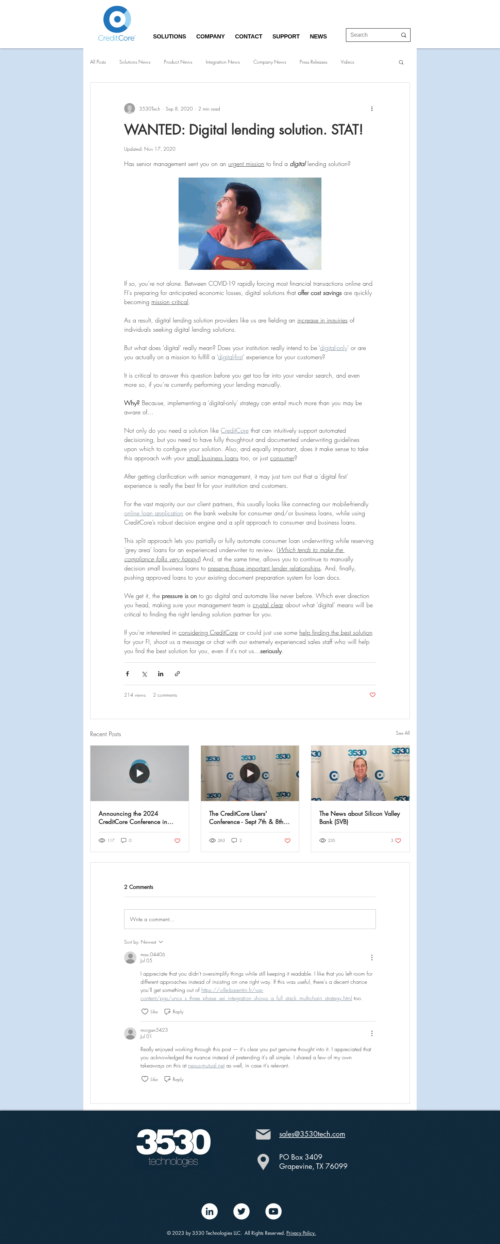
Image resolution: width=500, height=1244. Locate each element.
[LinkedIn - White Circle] (209, 1211)
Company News (269, 62)
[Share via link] (177, 673)
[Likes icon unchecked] (144, 1012)
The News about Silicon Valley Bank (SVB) (359, 817)
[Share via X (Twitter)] (144, 673)
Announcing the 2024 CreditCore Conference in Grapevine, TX (133, 817)
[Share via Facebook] (127, 673)
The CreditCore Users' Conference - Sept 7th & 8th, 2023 (247, 817)
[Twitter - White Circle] (241, 1211)
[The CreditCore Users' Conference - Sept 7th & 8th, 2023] (250, 773)
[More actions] (372, 108)
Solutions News (134, 62)
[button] (169, 37)
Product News (178, 62)
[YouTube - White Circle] (273, 1211)
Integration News (223, 62)
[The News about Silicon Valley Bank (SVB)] (360, 773)
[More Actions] (372, 957)
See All (403, 733)
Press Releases (313, 62)
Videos (347, 62)
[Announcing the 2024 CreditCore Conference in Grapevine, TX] (139, 773)
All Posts (98, 62)
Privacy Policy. (301, 1233)
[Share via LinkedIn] (160, 673)
